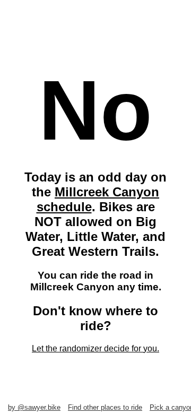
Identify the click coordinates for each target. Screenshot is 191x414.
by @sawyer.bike (34, 407)
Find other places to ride (105, 407)
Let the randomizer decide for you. (95, 348)
